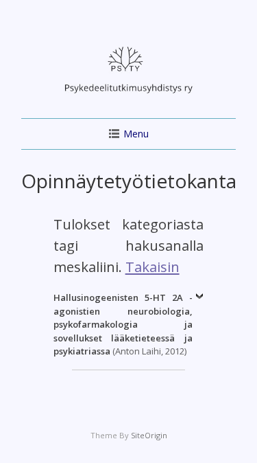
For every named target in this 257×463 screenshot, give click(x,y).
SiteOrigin (149, 435)
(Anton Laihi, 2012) (123, 324)
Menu (136, 133)
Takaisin (152, 266)
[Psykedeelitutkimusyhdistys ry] (128, 96)
